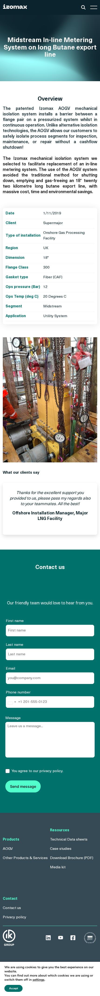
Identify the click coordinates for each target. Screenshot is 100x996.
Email (10, 669)
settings (38, 980)
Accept (13, 988)
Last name (14, 645)
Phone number (18, 692)
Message (13, 718)
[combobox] (11, 702)
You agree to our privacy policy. (37, 771)
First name (15, 621)
